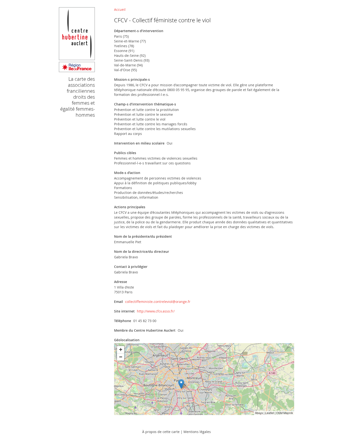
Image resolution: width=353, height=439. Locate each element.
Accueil (120, 9)
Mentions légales (197, 431)
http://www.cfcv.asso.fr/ (156, 311)
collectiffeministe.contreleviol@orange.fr (157, 301)
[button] (181, 384)
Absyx (259, 413)
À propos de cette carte (161, 431)
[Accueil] (77, 70)
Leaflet (269, 413)
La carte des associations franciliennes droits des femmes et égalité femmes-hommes (77, 97)
